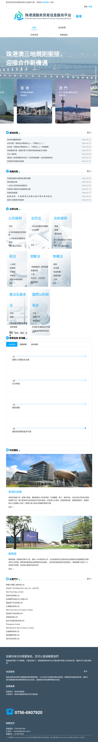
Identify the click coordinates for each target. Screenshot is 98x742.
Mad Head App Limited (14, 592)
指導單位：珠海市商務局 (15, 691)
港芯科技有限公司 (12, 638)
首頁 (34, 27)
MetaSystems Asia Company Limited (20, 628)
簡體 (85, 6)
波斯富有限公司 (12, 617)
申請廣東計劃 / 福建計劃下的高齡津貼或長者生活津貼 (27, 150)
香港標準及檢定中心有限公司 (17, 599)
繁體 (90, 6)
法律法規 (34, 34)
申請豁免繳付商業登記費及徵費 (19, 178)
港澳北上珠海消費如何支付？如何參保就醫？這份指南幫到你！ (30, 157)
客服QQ (9, 734)
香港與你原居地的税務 (15, 161)
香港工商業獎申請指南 (15, 200)
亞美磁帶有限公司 (12, 631)
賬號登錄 (45, 2)
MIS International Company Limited (19, 610)
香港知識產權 (12, 192)
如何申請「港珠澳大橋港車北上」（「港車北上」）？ (26, 143)
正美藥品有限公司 (12, 606)
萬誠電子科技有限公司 (14, 602)
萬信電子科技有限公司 (14, 613)
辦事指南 (64, 34)
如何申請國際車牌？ (14, 139)
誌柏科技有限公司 (12, 595)
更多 (88, 132)
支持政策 (62, 27)
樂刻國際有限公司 (12, 635)
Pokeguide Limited (13, 624)
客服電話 (9, 728)
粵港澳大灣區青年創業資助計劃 (19, 189)
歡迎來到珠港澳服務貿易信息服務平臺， (21, 2)
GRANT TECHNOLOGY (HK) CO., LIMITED (22, 588)
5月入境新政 (11, 154)
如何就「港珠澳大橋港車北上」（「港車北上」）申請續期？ (28, 147)
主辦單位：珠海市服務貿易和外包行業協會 (22, 694)
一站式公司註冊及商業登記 (17, 185)
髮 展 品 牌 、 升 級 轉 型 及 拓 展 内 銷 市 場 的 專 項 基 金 (29, 196)
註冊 (52, 2)
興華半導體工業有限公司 (15, 584)
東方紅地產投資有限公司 (15, 620)
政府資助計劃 (12, 182)
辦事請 (39, 2)
